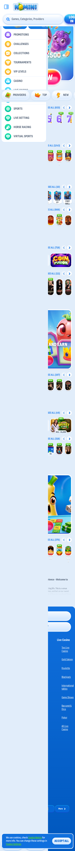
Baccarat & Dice (67, 707)
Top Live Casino (65, 649)
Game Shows (68, 697)
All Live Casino (65, 727)
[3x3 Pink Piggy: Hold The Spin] (50, 156)
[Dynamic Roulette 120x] (68, 287)
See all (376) (53, 539)
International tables (68, 687)
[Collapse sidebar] (6, 7)
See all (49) (54, 412)
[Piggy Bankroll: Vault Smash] (59, 156)
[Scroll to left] (63, 107)
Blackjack (66, 677)
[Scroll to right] (69, 107)
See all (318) (53, 438)
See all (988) (53, 209)
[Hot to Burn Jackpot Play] (50, 550)
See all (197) (53, 374)
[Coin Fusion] (61, 260)
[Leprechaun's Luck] (68, 550)
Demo (51, 158)
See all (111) (53, 273)
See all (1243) (53, 145)
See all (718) (53, 247)
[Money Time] (61, 425)
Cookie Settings (13, 844)
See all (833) (53, 107)
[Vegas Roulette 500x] (59, 287)
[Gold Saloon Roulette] (50, 287)
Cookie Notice (35, 837)
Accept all (61, 841)
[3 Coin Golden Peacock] (59, 550)
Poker (64, 717)
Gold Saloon (67, 659)
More (60, 808)
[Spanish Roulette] (59, 385)
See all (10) (54, 187)
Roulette (66, 668)
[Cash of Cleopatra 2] (68, 156)
